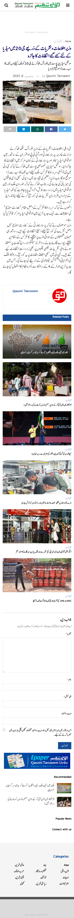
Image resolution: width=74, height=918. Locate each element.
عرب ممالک (19, 871)
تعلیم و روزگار (41, 871)
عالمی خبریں (19, 865)
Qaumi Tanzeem (58, 76)
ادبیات (66, 877)
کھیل (22, 883)
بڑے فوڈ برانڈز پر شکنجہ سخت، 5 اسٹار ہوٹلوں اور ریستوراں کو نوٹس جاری (46, 503)
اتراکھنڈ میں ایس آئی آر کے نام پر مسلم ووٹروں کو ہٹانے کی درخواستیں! (47, 405)
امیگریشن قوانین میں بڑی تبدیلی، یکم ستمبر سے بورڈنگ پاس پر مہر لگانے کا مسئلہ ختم (43, 552)
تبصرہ (68, 634)
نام (69, 679)
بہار (44, 865)
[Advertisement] (37, 18)
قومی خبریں (58, 41)
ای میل (67, 696)
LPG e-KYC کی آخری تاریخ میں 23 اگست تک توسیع (52, 601)
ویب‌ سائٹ (66, 713)
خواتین (43, 877)
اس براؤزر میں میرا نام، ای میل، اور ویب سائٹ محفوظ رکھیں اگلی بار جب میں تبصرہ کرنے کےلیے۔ (40, 732)
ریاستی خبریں (41, 883)
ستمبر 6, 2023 (23, 76)
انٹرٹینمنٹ (64, 883)
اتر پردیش (65, 871)
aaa (66, 865)
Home (68, 41)
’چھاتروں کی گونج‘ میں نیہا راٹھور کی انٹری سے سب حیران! (51, 454)
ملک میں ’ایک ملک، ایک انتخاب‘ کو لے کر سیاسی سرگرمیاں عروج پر (44, 352)
